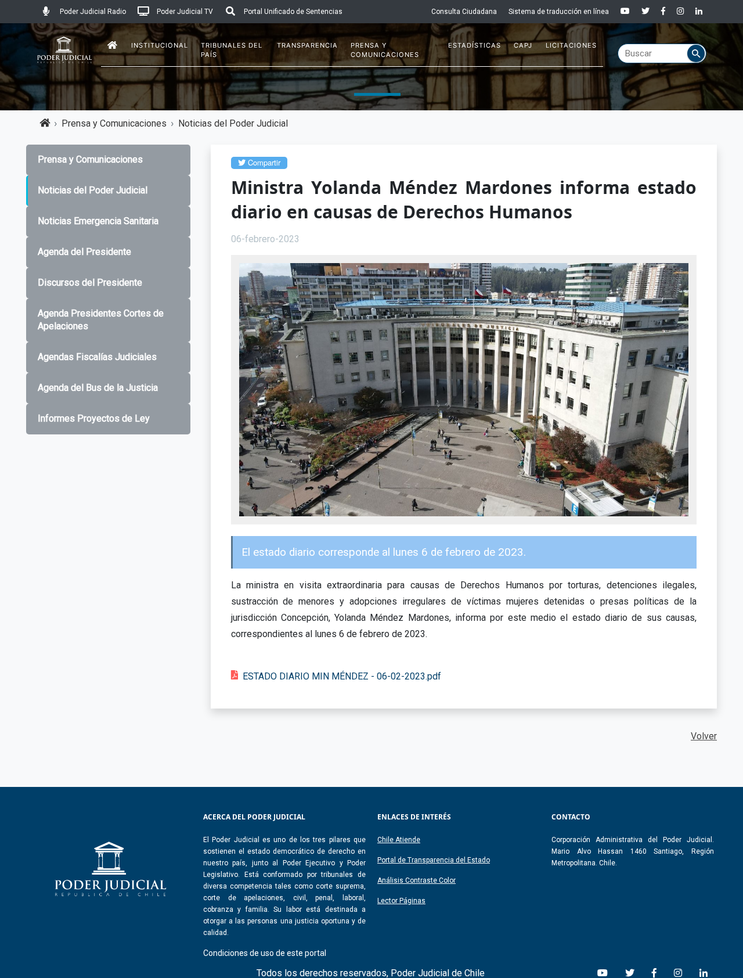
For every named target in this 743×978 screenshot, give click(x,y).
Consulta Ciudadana (464, 12)
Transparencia (307, 45)
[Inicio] (112, 45)
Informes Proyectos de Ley (94, 418)
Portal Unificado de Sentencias (292, 12)
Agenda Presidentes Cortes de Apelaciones (101, 320)
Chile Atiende (398, 840)
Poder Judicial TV (184, 12)
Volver (704, 736)
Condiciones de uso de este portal (264, 953)
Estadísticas (474, 45)
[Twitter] (645, 11)
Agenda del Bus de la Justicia (98, 387)
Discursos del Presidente (90, 282)
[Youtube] (625, 11)
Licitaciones (571, 45)
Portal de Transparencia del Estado (433, 860)
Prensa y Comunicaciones (385, 50)
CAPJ (523, 45)
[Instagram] (680, 11)
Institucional (159, 45)
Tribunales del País (231, 50)
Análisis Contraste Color (416, 880)
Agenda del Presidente (84, 251)
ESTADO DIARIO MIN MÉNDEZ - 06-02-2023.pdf (342, 676)
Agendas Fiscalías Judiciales (97, 356)
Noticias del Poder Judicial (233, 123)
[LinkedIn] (699, 11)
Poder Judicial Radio (92, 12)
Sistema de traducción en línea (558, 12)
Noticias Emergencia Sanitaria (98, 220)
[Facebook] (663, 11)
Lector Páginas (401, 901)
